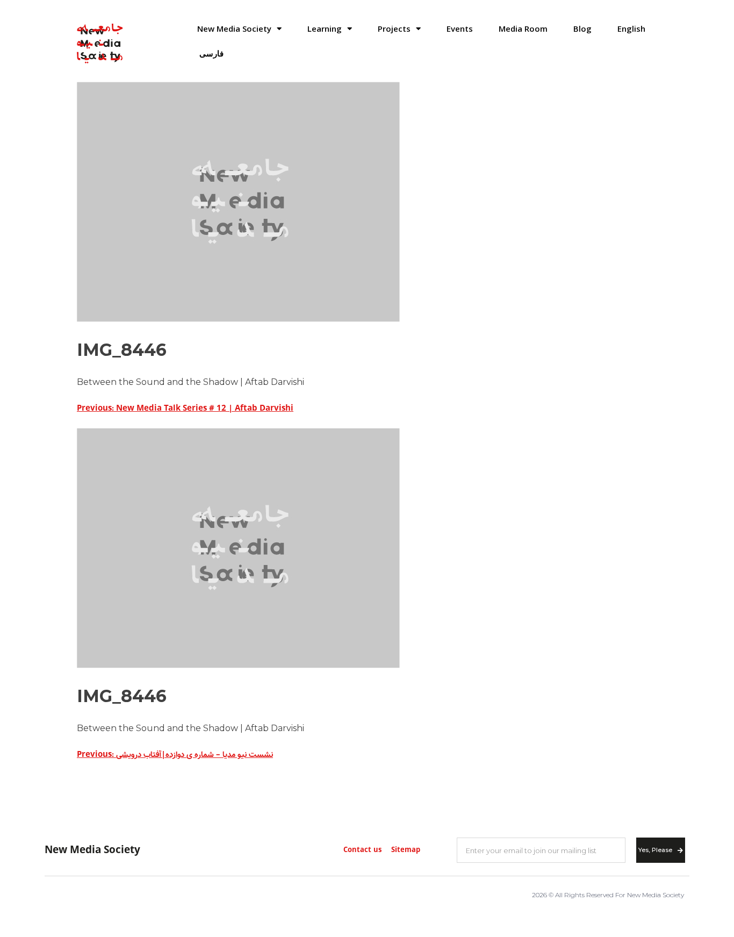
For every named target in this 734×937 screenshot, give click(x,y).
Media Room (523, 28)
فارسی (211, 53)
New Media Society (234, 28)
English (631, 28)
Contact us (362, 850)
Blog (582, 28)
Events (460, 28)
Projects (394, 28)
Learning (324, 28)
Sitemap (405, 850)
